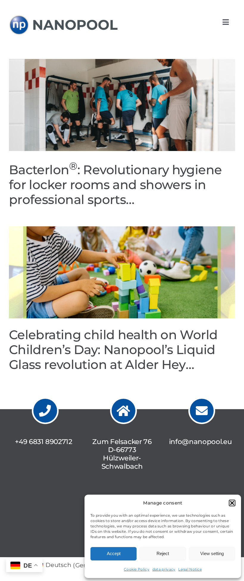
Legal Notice (190, 569)
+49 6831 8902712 (43, 441)
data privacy (164, 569)
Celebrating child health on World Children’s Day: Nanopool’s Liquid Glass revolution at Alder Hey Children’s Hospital (113, 357)
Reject (163, 553)
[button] (232, 503)
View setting (212, 553)
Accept (114, 553)
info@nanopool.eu (200, 441)
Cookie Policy (136, 569)
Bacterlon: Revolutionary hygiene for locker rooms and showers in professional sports (115, 184)
